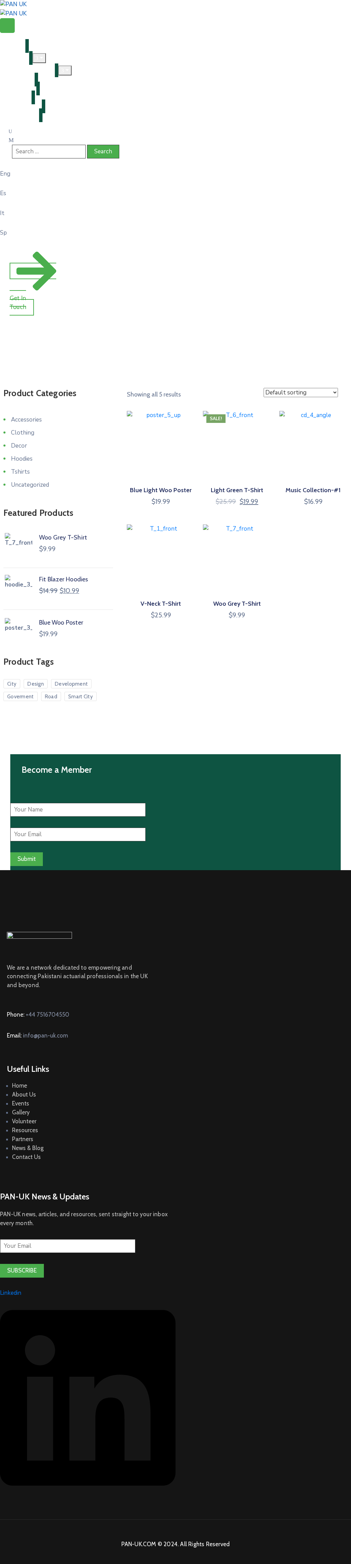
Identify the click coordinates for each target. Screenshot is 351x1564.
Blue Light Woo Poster (161, 490)
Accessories (26, 420)
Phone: (38, 1014)
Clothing (22, 433)
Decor (19, 446)
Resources (18, 88)
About (13, 58)
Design (35, 684)
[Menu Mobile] (7, 25)
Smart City (80, 697)
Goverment (20, 697)
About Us (24, 1094)
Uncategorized (30, 485)
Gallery (21, 1112)
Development (71, 684)
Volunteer (17, 79)
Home (12, 46)
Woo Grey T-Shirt (237, 603)
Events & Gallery (26, 70)
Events (20, 1103)
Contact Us (19, 115)
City (11, 684)
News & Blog (21, 106)
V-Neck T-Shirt (161, 603)
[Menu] (39, 58)
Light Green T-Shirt (237, 490)
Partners (15, 97)
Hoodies (22, 459)
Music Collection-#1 (313, 490)
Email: (37, 1035)
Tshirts (20, 472)
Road (51, 697)
